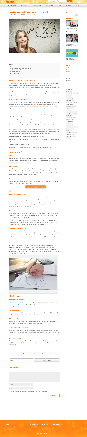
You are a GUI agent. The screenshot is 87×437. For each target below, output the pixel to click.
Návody (73, 108)
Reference (68, 426)
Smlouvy (75, 126)
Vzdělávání (68, 83)
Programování (68, 80)
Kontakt (77, 5)
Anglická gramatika (69, 89)
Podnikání (67, 76)
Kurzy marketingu (49, 5)
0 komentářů (32, 14)
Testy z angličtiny (33, 426)
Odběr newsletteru (10, 428)
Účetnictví (67, 136)
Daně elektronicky (69, 93)
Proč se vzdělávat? (69, 117)
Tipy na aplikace (71, 128)
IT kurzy (59, 5)
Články (55, 426)
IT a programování (69, 96)
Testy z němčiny (33, 428)
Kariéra (71, 102)
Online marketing (26, 14)
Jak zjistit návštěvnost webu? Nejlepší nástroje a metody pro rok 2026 (72, 30)
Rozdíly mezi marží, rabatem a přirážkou (21, 68)
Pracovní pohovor (69, 115)
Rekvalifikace (68, 123)
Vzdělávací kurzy (68, 132)
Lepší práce (75, 102)
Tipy (66, 128)
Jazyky (73, 100)
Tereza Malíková (14, 14)
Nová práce (74, 106)
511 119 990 (77, 0)
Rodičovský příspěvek (69, 126)
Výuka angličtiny (68, 134)
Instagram (45, 428)
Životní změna (68, 138)
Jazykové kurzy (68, 5)
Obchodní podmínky (23, 428)
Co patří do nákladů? (16, 71)
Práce (74, 117)
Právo (72, 119)
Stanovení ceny (15, 73)
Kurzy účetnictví (24, 5)
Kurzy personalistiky (37, 5)
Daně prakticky (75, 93)
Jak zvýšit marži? (16, 75)
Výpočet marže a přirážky (18, 70)
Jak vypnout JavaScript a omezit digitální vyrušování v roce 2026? (71, 60)
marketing (67, 104)
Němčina (67, 69)
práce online (68, 119)
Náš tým (8, 426)
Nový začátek (68, 108)
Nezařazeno (68, 71)
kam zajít (67, 102)
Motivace (71, 104)
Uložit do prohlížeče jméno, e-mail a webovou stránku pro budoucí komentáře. (28, 391)
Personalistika (68, 74)
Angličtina (67, 67)
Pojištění (75, 113)
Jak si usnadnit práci (69, 98)
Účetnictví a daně (69, 82)
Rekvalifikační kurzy (12, 5)
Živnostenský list (73, 136)
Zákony (73, 134)
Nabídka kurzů (68, 106)
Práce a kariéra (68, 78)
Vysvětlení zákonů (69, 130)
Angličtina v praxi (69, 91)
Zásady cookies (22, 426)
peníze (67, 113)
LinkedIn (45, 429)
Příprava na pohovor (69, 121)
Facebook (45, 426)
